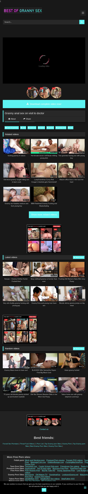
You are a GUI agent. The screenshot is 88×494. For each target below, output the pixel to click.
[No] (85, 487)
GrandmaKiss (54, 475)
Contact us (44, 429)
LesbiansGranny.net (70, 475)
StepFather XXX (68, 479)
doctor (42, 128)
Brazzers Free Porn (60, 468)
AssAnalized (30, 468)
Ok (44, 490)
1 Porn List (39, 444)
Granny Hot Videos (42, 477)
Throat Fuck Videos (27, 444)
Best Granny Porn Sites (38, 446)
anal (24, 128)
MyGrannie (29, 475)
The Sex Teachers (32, 481)
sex (71, 128)
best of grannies (12, 128)
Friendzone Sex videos (69, 466)
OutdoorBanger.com (56, 462)
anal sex (33, 128)
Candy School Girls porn (49, 466)
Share (28, 119)
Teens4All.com (31, 466)
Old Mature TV (41, 475)
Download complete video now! (45, 104)
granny (51, 128)
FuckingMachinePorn (74, 462)
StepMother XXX (32, 479)
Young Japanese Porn (66, 471)
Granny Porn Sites (55, 446)
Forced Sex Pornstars (11, 444)
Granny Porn (67, 444)
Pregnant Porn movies (55, 460)
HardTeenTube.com (78, 468)
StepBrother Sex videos (50, 479)
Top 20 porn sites (44, 468)
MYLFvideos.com (48, 481)
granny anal (62, 128)
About (13, 119)
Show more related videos (44, 214)
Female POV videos (74, 460)
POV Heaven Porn (32, 471)
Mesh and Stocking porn (35, 460)
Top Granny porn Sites (53, 444)
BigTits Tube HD (48, 471)
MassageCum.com (38, 462)
